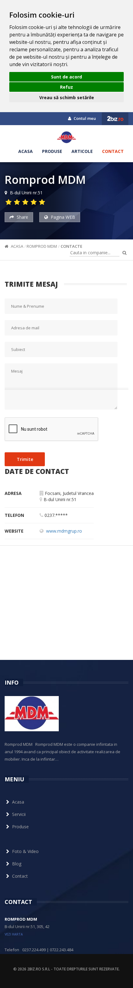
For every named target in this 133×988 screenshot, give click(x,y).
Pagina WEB (62, 217)
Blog (16, 864)
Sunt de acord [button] (66, 77)
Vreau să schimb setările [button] (66, 97)
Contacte (71, 246)
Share (21, 217)
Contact (113, 151)
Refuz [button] (66, 87)
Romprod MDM (42, 246)
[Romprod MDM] (66, 137)
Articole (82, 151)
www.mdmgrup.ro (64, 531)
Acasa (25, 151)
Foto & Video (25, 851)
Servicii (19, 814)
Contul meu (84, 118)
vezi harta (14, 934)
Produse (52, 151)
